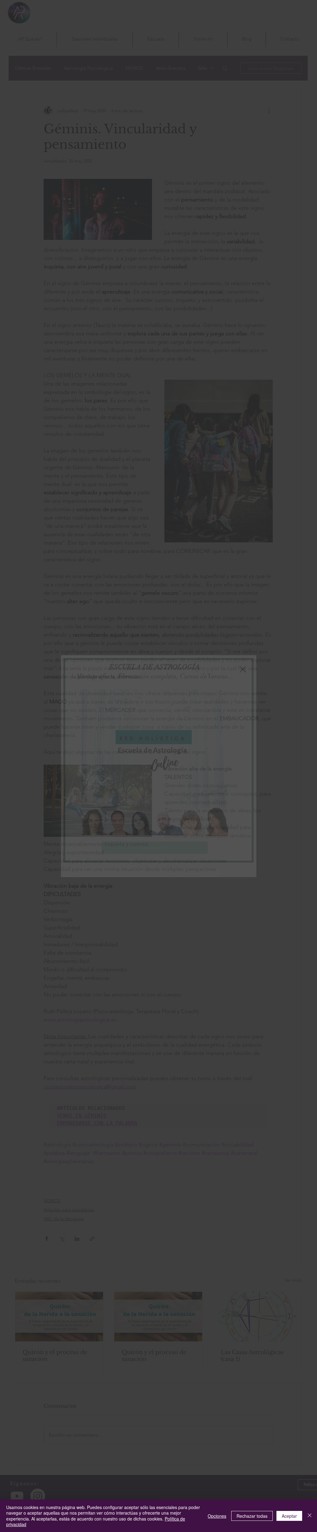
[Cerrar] (309, 1515)
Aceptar (289, 1516)
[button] (243, 669)
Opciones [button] (217, 1516)
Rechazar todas (252, 1516)
